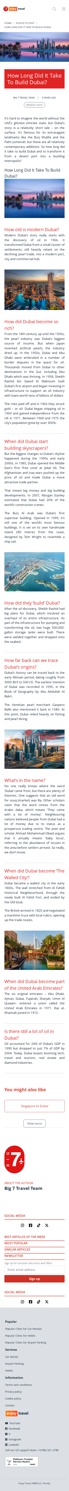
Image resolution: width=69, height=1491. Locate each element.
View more (34, 1123)
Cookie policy (13, 1398)
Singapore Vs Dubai (34, 1106)
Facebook (14, 1428)
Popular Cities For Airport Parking (25, 1342)
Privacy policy (13, 1391)
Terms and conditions (18, 1385)
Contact (10, 1405)
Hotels (9, 1370)
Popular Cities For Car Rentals (23, 1329)
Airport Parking (14, 1363)
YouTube (14, 1423)
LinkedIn (13, 1444)
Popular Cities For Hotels (20, 1335)
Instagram (14, 1439)
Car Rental (11, 1357)
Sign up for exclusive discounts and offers (28, 1263)
